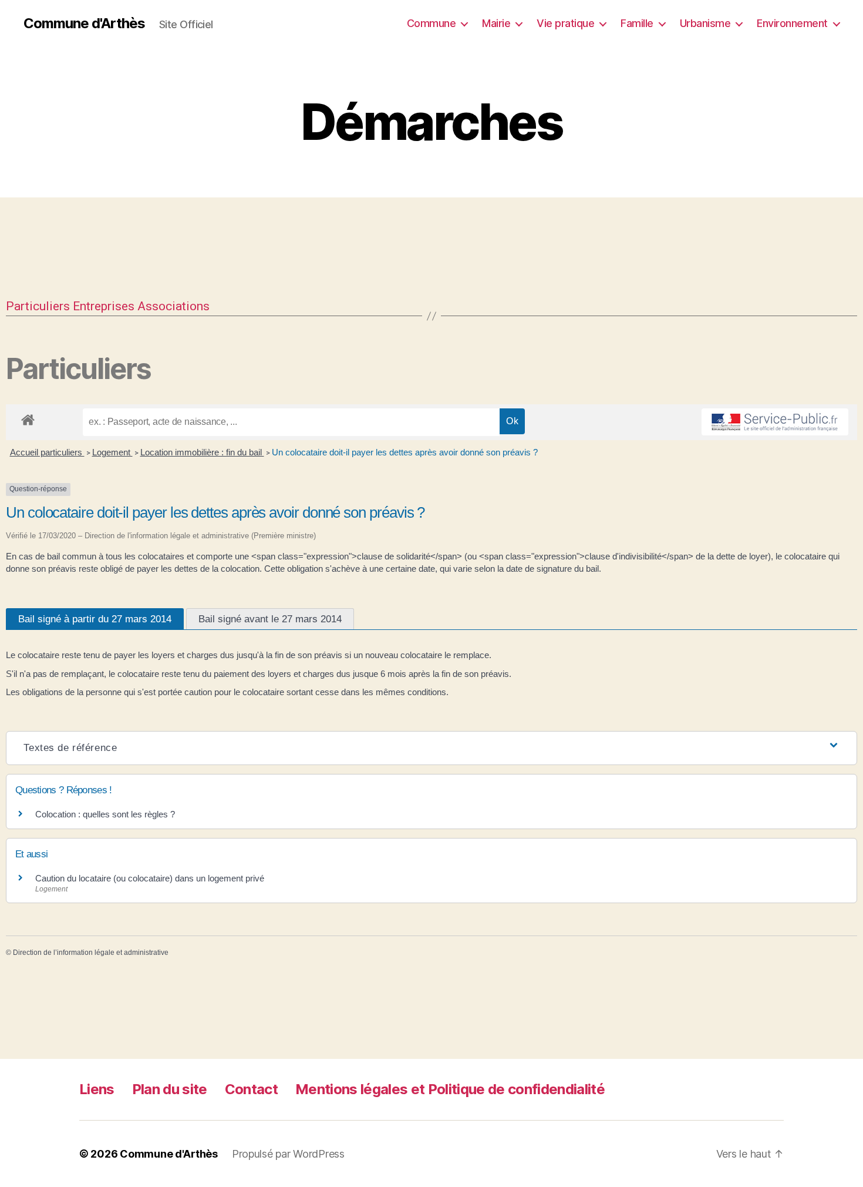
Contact (251, 1089)
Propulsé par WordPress (288, 1154)
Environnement (792, 23)
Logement (112, 452)
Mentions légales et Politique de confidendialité (450, 1089)
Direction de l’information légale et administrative (90, 952)
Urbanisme (705, 23)
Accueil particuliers (47, 452)
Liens (96, 1089)
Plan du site (169, 1089)
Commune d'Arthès (84, 23)
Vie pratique (565, 23)
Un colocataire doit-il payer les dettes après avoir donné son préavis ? (405, 452)
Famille (637, 23)
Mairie (496, 23)
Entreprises (103, 306)
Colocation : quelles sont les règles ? (105, 814)
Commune (431, 23)
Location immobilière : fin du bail (202, 452)
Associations (173, 306)
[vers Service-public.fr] (775, 421)
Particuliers (38, 306)
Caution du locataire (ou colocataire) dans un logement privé (149, 878)
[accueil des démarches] (28, 417)
